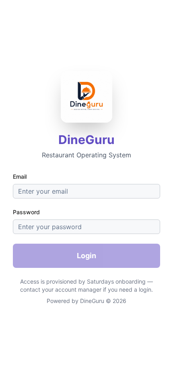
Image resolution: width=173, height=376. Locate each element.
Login (86, 255)
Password (26, 212)
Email (20, 176)
